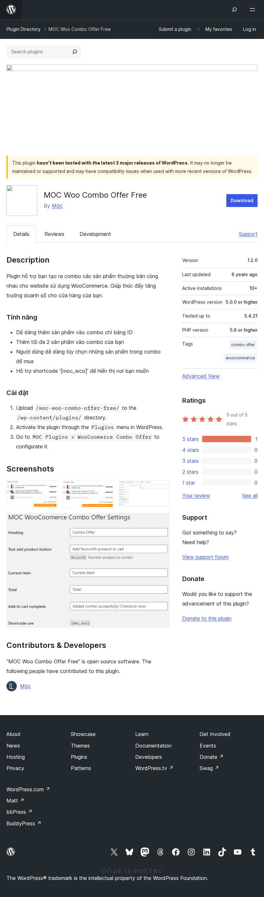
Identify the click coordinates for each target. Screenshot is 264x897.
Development (95, 234)
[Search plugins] (74, 51)
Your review (196, 495)
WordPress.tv (154, 768)
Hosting (15, 757)
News (13, 745)
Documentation (153, 745)
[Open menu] (253, 9)
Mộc (57, 205)
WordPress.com (28, 789)
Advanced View (201, 376)
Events (208, 745)
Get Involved (215, 734)
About (13, 734)
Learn (141, 734)
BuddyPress (24, 823)
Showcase (83, 734)
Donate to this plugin (206, 618)
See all (250, 495)
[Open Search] (234, 9)
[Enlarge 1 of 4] (48, 489)
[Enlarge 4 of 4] (161, 521)
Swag (209, 768)
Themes (80, 745)
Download (242, 200)
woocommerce (240, 357)
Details (21, 234)
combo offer (243, 344)
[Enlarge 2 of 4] (105, 489)
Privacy (15, 768)
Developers (148, 757)
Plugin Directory (23, 29)
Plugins (79, 757)
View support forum (205, 557)
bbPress (19, 812)
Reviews (54, 234)
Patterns (81, 768)
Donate (212, 757)
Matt (15, 800)
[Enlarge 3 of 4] (161, 489)
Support (248, 234)
